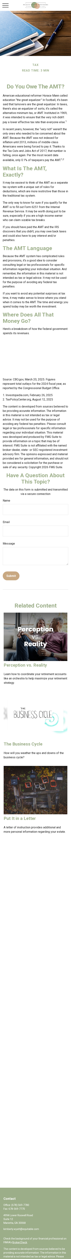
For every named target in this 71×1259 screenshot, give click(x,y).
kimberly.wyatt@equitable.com (21, 1229)
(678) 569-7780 (20, 1205)
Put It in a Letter (20, 818)
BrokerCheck (19, 1242)
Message (9, 543)
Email (6, 522)
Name (6, 500)
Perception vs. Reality (25, 665)
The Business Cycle (23, 744)
